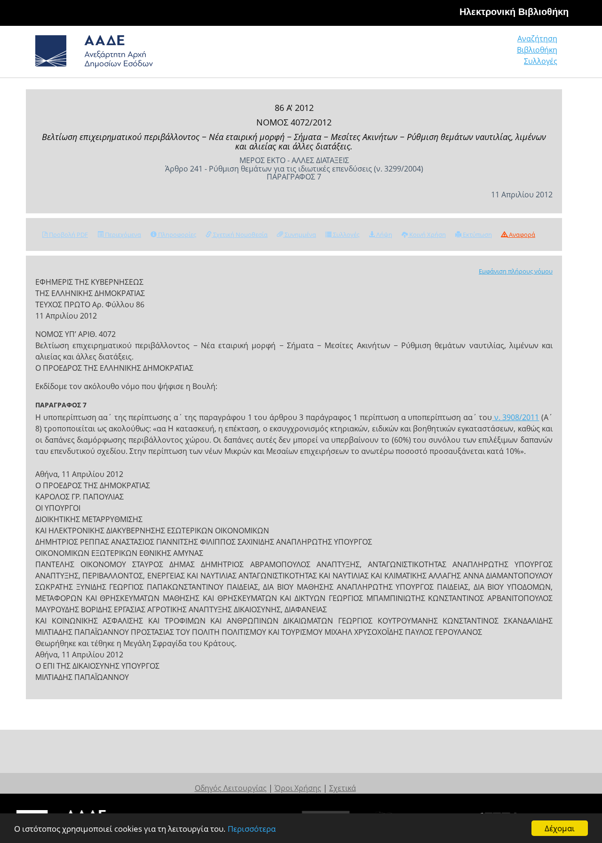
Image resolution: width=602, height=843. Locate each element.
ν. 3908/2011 (515, 417)
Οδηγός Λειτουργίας (231, 788)
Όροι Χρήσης (298, 788)
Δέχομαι (560, 828)
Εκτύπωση (476, 234)
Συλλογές (540, 61)
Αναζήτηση (537, 38)
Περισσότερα (252, 828)
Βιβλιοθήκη (537, 50)
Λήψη (383, 234)
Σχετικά (342, 788)
